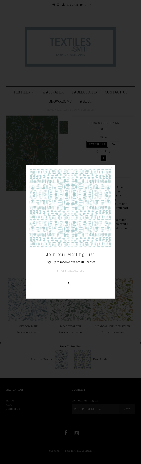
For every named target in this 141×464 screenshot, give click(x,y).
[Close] (112, 168)
